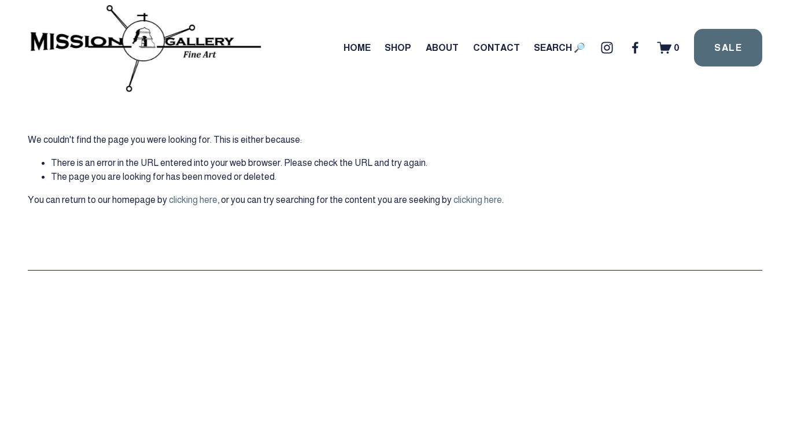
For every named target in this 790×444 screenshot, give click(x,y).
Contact (496, 48)
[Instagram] (607, 47)
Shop (398, 48)
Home (357, 48)
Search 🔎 (559, 48)
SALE (728, 48)
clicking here (193, 200)
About (442, 48)
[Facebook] (635, 47)
